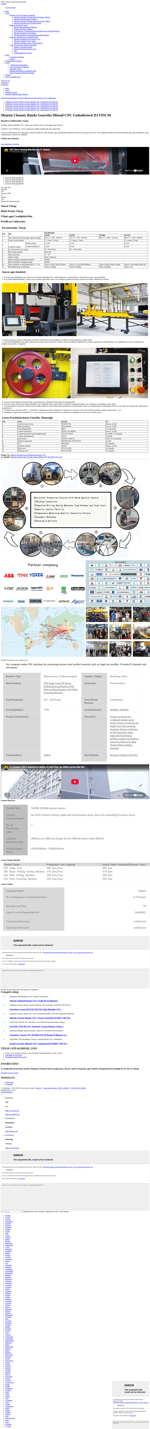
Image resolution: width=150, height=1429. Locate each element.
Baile (7, 11)
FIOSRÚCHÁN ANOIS (9, 1073)
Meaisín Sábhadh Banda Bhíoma (25, 27)
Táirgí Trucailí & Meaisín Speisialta (22, 73)
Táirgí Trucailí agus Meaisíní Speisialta (23, 45)
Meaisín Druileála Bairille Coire (25, 49)
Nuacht (7, 75)
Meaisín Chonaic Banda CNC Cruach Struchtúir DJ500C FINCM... (40, 1018)
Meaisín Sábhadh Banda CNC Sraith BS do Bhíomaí (34, 1001)
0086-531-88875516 (12, 1114)
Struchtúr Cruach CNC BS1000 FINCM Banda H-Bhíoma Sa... (38, 1035)
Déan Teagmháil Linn (12, 77)
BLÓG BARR (63, 1088)
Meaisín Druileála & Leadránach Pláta (23, 71)
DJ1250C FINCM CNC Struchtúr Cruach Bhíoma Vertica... (37, 1026)
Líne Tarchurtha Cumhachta (19, 67)
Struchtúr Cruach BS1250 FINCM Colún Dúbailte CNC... (36, 1009)
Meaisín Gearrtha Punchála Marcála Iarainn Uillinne (32, 21)
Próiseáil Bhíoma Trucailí (23, 53)
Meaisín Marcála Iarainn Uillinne (25, 19)
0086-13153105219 (12, 1111)
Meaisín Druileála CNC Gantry (25, 41)
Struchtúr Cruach (16, 69)
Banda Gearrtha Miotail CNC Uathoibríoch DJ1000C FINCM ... (39, 1043)
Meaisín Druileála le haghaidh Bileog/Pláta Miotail (31, 35)
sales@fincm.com (11, 1131)
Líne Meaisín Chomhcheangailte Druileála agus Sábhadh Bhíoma (36, 31)
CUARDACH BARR (78, 1088)
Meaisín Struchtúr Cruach (18, 25)
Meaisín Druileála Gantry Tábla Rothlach (28, 43)
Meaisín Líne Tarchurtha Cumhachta (22, 15)
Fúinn (7, 55)
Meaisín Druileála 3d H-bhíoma (25, 33)
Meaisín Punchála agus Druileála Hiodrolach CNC (28, 455)
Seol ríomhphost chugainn (10, 144)
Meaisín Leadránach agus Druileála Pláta (24, 37)
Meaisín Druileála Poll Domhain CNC (27, 39)
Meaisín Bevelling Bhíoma (23, 29)
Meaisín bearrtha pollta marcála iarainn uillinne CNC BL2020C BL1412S (36, 457)
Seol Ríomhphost (7, 1092)
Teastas (12, 59)
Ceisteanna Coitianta (17, 57)
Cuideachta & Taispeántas (19, 65)
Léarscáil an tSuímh (50, 1088)
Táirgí (7, 13)
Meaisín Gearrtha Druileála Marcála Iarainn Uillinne (32, 17)
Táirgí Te (38, 1088)
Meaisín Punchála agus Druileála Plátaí (27, 23)
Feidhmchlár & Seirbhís (13, 61)
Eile (15, 51)
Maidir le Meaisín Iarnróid (23, 47)
